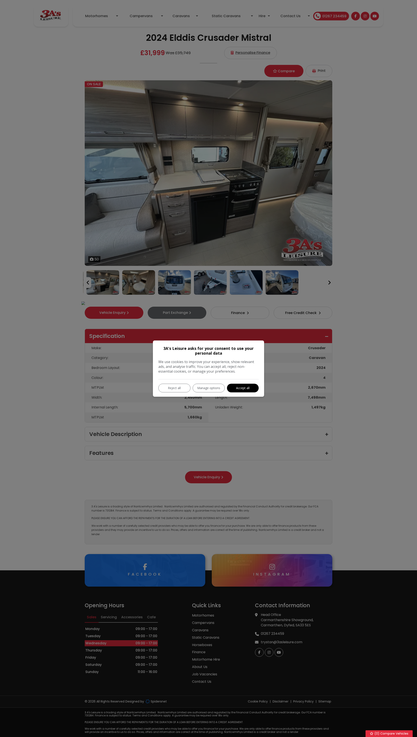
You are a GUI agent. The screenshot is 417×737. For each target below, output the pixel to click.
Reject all (174, 388)
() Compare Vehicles (391, 733)
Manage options (208, 388)
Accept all (243, 388)
